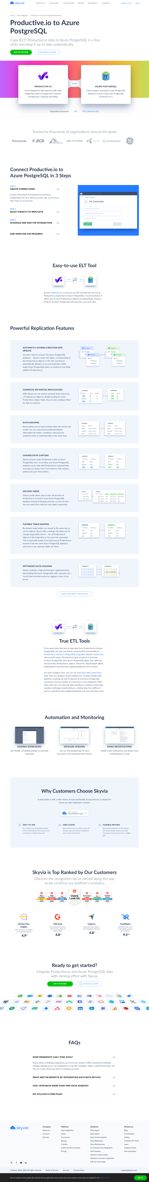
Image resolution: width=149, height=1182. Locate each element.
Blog (126, 1130)
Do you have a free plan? (48, 1094)
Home (12, 15)
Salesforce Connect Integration (102, 1158)
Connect (64, 1144)
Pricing (63, 1151)
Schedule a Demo (90, 984)
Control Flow (95, 673)
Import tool (98, 655)
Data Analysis (95, 1151)
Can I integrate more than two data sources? (61, 1086)
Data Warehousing (97, 1144)
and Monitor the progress (26, 234)
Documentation (130, 1151)
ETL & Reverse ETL (91, 112)
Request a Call (126, 3)
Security (66, 1170)
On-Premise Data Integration (101, 1148)
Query (63, 1134)
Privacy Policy (79, 1170)
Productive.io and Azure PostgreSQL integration (64, 655)
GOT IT (140, 1178)
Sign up (47, 198)
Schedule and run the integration (31, 223)
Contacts (46, 1134)
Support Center (130, 1148)
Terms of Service (52, 1170)
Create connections (22, 189)
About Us (46, 1130)
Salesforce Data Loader (99, 1155)
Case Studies (129, 1134)
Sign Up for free (21, 52)
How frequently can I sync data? (53, 1057)
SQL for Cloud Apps (98, 1162)
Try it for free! (60, 984)
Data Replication (96, 1141)
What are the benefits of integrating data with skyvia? (67, 1077)
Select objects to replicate (26, 212)
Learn (126, 1144)
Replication (56, 293)
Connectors (65, 1137)
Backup (64, 1141)
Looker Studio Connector (70, 1148)
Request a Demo (49, 52)
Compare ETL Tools (131, 1141)
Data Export (95, 1134)
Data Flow (81, 673)
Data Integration (22, 15)
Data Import (95, 1130)
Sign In (137, 3)
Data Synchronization (98, 1137)
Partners (46, 1137)
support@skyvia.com (129, 1170)
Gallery (127, 1137)
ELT (75, 112)
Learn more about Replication (74, 594)
